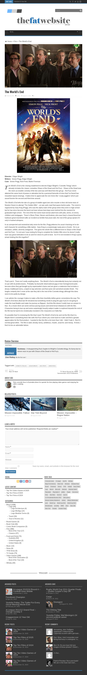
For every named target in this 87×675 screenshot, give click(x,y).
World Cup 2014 (71, 503)
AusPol (64, 481)
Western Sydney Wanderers (52, 500)
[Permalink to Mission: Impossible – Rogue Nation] (69, 410)
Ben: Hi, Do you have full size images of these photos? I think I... (66, 646)
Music (8, 546)
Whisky (9, 563)
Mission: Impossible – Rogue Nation (67, 414)
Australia (12, 538)
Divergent (58, 602)
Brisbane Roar (75, 483)
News (8, 548)
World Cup (52, 503)
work (46, 503)
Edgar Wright (33, 365)
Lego (11, 506)
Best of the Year (15, 531)
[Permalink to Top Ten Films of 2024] (9, 650)
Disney (59, 486)
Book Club (10, 524)
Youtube (54, 508)
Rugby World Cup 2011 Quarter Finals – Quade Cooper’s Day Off (63, 590)
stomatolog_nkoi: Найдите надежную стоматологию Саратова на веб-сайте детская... (67, 631)
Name (7, 447)
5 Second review (49, 481)
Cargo (49, 597)
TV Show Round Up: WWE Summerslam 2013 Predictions (67, 371)
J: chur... (57, 653)
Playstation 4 (56, 492)
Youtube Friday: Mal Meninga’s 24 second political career (61, 616)
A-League (58, 481)
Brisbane (67, 483)
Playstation (48, 492)
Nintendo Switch (73, 489)
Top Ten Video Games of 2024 (24, 654)
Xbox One (47, 508)
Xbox (67, 505)
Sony (46, 494)
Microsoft (57, 489)
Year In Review (14, 519)
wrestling (56, 505)
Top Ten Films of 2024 (14, 495)
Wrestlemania (48, 505)
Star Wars (52, 494)
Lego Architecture (17, 508)
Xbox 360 (72, 505)
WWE (62, 505)
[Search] (80, 10)
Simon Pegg (52, 365)
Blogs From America (50, 483)
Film (15, 41)
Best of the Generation (17, 557)
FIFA (64, 486)
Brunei (46, 486)
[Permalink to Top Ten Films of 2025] (9, 642)
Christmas (53, 486)
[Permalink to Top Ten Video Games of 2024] (9, 658)
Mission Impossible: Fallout (17, 413)
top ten (65, 494)
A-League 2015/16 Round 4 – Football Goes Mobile (26, 590)
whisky (63, 500)
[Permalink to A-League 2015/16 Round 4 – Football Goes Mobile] (9, 594)
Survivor (59, 494)
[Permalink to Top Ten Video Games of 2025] (9, 634)
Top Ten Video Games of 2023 (24, 662)
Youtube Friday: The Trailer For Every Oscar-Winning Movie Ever (23, 603)
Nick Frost (43, 365)
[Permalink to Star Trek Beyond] (43, 410)
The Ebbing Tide (53, 610)
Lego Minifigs (16, 511)
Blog (8, 505)
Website (8, 460)
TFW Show (10, 551)
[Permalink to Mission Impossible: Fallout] (17, 410)
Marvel (51, 489)
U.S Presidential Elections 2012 (53, 497)
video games (66, 497)
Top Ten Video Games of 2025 (17, 490)
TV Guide (10, 553)
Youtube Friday (62, 508)
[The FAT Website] (14, 12)
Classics (12, 533)
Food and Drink (12, 536)
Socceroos (75, 492)
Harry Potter (77, 486)
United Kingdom (15, 540)
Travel (11, 516)
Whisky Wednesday (72, 500)
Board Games (11, 522)
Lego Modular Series (19, 513)
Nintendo (64, 489)
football (70, 486)
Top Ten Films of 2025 (14, 493)
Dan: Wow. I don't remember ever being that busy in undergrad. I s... (66, 638)
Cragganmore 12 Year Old (18, 617)
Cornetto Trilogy (21, 365)
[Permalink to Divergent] (49, 607)
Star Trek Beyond (39, 413)
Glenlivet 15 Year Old (20, 1)
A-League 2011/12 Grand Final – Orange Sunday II (21, 611)
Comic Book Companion (15, 526)
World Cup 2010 (61, 503)
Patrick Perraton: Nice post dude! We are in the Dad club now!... (66, 662)
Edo (13, 95)
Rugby (68, 492)
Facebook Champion (15, 597)
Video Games (11, 556)
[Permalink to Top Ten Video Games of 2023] (9, 666)
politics (63, 492)
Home (9, 41)
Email (7, 453)
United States (14, 543)
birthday (70, 481)
